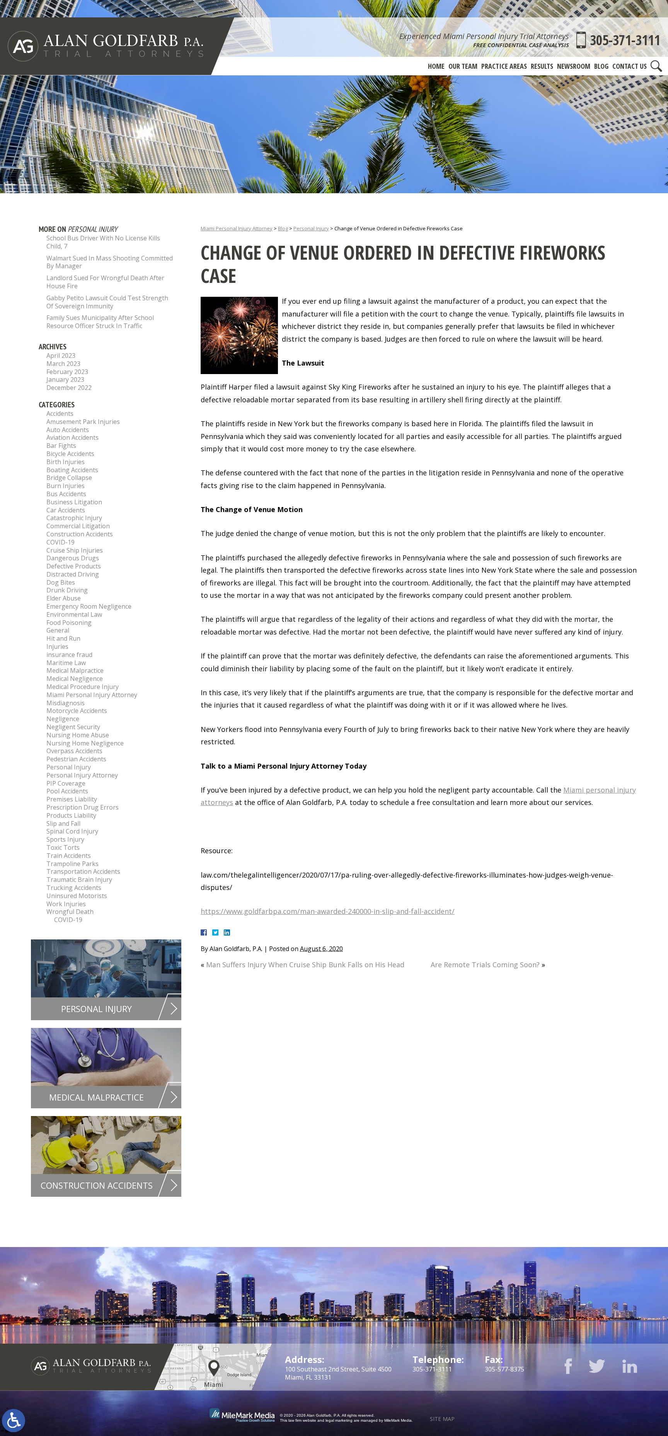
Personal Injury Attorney (82, 775)
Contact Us (629, 66)
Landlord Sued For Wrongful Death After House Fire (105, 282)
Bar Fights (61, 445)
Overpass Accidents (74, 751)
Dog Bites (60, 582)
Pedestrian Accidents (76, 759)
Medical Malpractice (75, 670)
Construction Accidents (79, 534)
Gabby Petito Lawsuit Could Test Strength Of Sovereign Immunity (107, 302)
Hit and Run (63, 638)
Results (542, 66)
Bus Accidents (66, 494)
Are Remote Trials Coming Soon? (485, 964)
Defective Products (73, 566)
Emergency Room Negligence (88, 606)
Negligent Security (73, 727)
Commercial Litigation (78, 526)
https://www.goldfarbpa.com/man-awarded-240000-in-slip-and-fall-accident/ (328, 911)
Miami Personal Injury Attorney (237, 228)
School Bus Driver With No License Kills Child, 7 (103, 242)
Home (436, 66)
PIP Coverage (65, 783)
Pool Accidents (67, 791)
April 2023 (60, 355)
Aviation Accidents (72, 437)
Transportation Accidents (83, 871)
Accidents (59, 413)
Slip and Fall (63, 823)
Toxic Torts (63, 847)
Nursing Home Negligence (85, 743)
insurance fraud (69, 654)
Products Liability (71, 815)
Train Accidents (68, 855)
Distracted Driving (72, 574)
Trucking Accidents (73, 887)
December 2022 (69, 387)
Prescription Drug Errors (82, 807)
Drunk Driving (67, 590)
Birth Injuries (65, 462)
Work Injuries (66, 904)
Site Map (442, 1418)
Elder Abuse (63, 598)
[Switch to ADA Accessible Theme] (13, 1420)
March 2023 (63, 363)
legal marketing (339, 1420)
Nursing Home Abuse (77, 735)
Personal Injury (311, 228)
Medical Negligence (74, 678)
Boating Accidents (72, 470)
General (57, 630)
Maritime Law (66, 662)
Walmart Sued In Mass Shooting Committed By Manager (109, 262)
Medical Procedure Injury (82, 686)
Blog (601, 66)
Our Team (462, 66)
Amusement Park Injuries (83, 421)
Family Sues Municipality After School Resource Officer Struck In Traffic (100, 321)
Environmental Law (74, 614)
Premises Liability (71, 799)
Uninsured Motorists (76, 896)
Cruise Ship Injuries (74, 550)
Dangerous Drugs (72, 558)
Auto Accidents (67, 429)
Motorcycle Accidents (76, 710)
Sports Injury (65, 839)
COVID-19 (60, 542)
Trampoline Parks (72, 863)
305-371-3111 (625, 40)
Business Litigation (74, 502)
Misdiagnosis (65, 703)
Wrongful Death (70, 911)
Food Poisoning (69, 622)
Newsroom (573, 66)
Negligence (62, 719)
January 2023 (65, 379)
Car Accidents (65, 510)
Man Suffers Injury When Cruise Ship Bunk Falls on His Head (305, 964)
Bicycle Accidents (70, 453)
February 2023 (67, 372)
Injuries (57, 646)
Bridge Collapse (69, 477)
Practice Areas (504, 66)
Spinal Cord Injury (72, 831)
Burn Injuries (65, 486)
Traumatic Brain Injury (79, 879)
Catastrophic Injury (74, 518)
